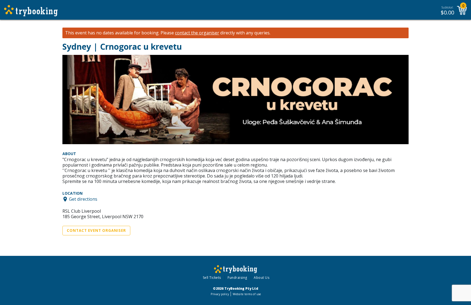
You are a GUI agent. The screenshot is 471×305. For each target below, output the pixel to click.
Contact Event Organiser (96, 230)
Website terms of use (247, 294)
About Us (261, 277)
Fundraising (237, 277)
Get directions (83, 199)
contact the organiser (197, 32)
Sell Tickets (212, 277)
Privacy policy (220, 294)
